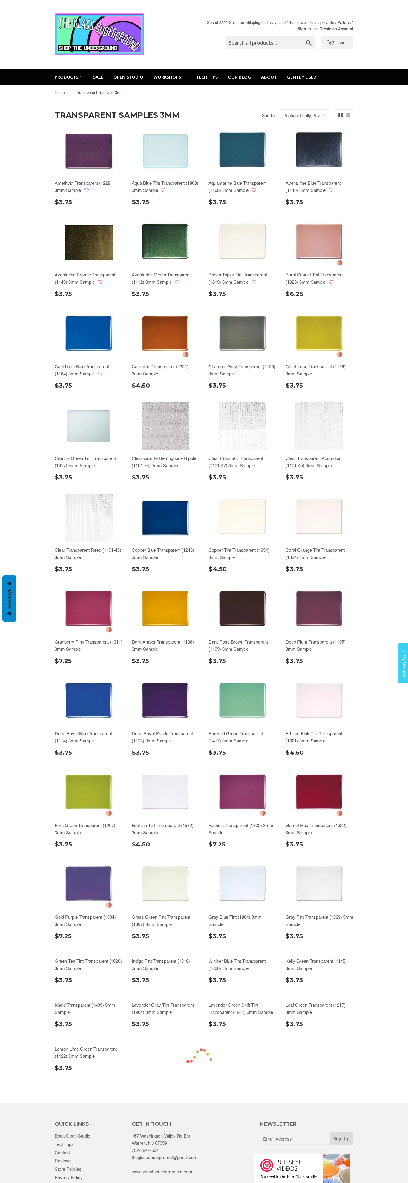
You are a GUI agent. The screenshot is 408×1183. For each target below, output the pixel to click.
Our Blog (239, 77)
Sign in (304, 28)
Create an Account (336, 28)
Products (67, 77)
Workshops (168, 77)
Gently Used (302, 77)
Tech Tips (207, 77)
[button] (86, 190)
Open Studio (128, 77)
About (269, 77)
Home (60, 92)
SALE (98, 77)
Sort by (268, 115)
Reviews (9, 599)
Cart (341, 42)
